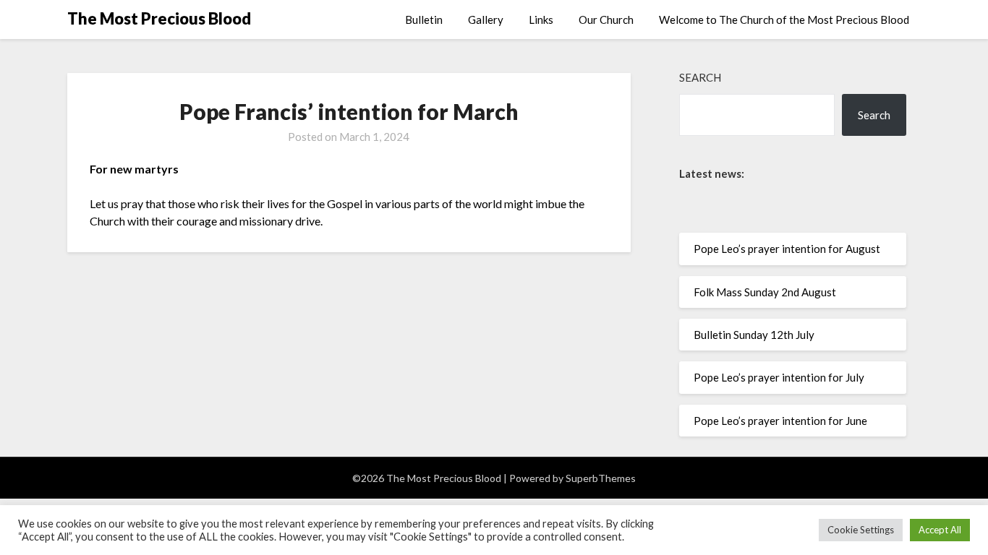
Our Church (606, 19)
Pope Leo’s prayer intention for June (780, 420)
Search (700, 77)
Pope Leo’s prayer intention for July (779, 377)
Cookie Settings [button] (860, 529)
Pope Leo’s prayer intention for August (787, 248)
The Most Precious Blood (159, 18)
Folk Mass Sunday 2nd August (765, 291)
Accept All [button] (940, 529)
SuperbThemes (601, 478)
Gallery (485, 19)
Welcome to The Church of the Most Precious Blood (784, 19)
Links (541, 19)
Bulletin (424, 19)
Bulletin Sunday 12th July (754, 334)
